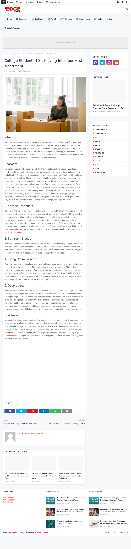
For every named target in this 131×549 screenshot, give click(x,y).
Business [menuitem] (22, 19)
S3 (96, 138)
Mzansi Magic (101, 130)
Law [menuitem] (110, 19)
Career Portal (8, 502)
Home (11, 2)
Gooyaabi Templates (42, 533)
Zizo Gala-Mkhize (12, 72)
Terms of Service (54, 2)
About (21, 2)
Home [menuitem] (9, 19)
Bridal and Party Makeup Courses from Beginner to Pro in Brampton (108, 107)
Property (13, 54)
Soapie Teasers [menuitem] (13, 28)
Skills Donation (8, 498)
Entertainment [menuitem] (84, 19)
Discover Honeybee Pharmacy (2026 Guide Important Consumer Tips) (114, 522)
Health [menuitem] (99, 19)
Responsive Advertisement (65, 43)
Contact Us (124, 533)
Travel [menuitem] (53, 19)
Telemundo (99, 153)
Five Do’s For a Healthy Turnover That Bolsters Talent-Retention (70, 510)
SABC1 (97, 141)
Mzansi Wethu (101, 134)
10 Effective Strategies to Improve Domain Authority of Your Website (71, 499)
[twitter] (122, 2)
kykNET (98, 168)
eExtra (98, 161)
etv (96, 164)
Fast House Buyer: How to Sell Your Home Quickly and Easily (16, 475)
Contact (31, 2)
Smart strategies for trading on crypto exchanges (70, 522)
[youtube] (116, 62)
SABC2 (97, 145)
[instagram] (126, 2)
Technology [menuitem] (67, 19)
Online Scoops (8, 500)
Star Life (98, 149)
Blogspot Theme (17, 533)
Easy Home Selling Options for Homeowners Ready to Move (43, 475)
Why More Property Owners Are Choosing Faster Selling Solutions (70, 475)
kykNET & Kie (100, 172)
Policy (41, 2)
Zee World (99, 157)
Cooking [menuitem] (38, 19)
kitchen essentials (12, 336)
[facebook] (117, 2)
